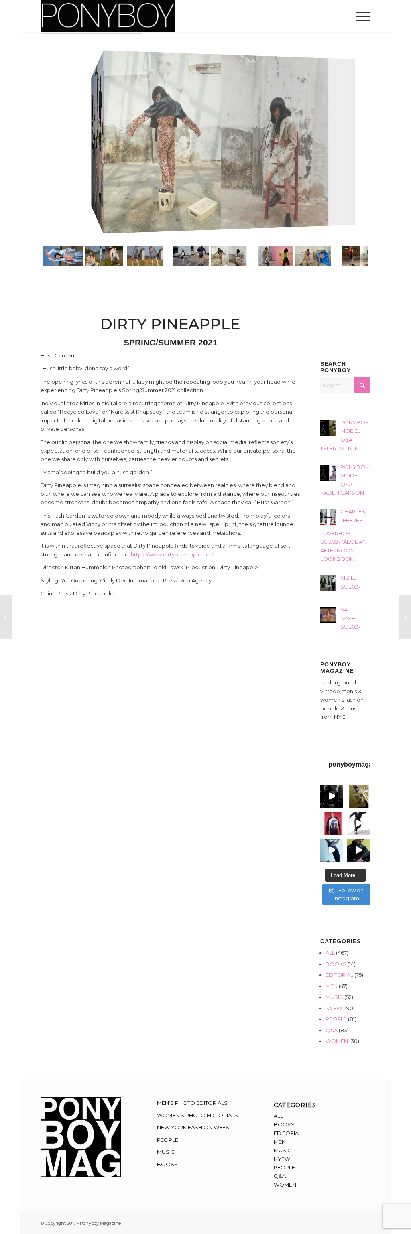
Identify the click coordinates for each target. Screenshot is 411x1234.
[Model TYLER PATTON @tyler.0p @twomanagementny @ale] (331, 796)
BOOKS (336, 964)
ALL (330, 953)
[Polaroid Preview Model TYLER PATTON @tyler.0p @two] (331, 823)
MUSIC (334, 997)
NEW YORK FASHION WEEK (193, 1127)
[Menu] (360, 16)
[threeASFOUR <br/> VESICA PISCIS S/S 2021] (405, 617)
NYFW (334, 1008)
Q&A (332, 1030)
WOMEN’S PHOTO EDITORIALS (197, 1115)
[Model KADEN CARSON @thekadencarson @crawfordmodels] (331, 850)
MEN (332, 986)
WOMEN (337, 1041)
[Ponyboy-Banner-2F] (108, 16)
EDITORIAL (339, 975)
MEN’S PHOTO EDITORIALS (192, 1103)
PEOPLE (336, 1019)
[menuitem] (360, 16)
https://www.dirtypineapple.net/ (172, 554)
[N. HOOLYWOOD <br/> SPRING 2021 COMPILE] (6, 617)
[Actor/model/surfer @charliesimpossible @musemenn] (358, 823)
